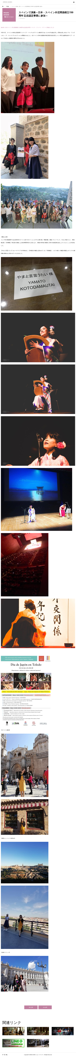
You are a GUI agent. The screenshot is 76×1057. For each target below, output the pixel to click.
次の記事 (45, 1007)
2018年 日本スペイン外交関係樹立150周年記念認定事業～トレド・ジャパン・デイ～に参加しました (27, 27)
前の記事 (31, 1007)
